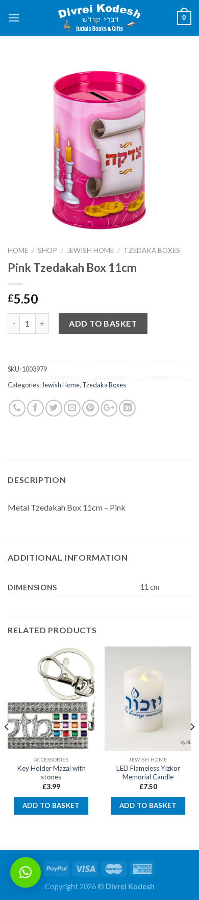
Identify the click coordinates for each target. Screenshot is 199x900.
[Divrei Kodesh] (99, 18)
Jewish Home (90, 250)
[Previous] (7, 747)
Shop (47, 250)
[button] (25, 872)
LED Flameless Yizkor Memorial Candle (148, 772)
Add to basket (103, 323)
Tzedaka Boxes (151, 250)
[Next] (192, 747)
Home (18, 250)
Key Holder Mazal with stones (51, 772)
